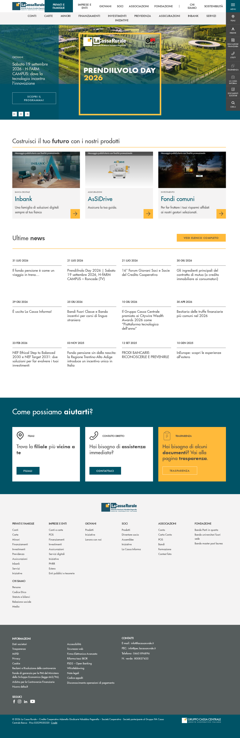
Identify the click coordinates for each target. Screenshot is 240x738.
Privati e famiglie (23, 523)
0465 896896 (141, 653)
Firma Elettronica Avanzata (92, 653)
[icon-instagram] (19, 701)
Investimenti (18, 549)
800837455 (141, 658)
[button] (233, 6)
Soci (125, 523)
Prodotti (89, 530)
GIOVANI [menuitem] (105, 6)
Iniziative (17, 573)
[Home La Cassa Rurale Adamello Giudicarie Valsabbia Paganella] (28, 6)
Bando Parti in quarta (206, 530)
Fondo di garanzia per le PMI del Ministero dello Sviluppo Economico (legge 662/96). (37, 675)
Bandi (161, 544)
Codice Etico (19, 592)
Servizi (16, 568)
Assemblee (128, 539)
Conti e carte (56, 530)
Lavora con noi (93, 539)
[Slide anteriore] (14, 114)
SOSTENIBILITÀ (213, 6)
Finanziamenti (20, 544)
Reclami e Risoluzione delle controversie (37, 668)
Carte (15, 534)
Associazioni (167, 523)
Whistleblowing (89, 668)
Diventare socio (130, 534)
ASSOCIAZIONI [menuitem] (139, 6)
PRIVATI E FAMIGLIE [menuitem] (59, 6)
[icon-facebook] (14, 701)
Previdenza (18, 554)
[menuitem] (32, 15)
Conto (161, 530)
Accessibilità (87, 644)
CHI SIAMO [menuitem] (192, 6)
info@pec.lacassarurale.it (142, 648)
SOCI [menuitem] (120, 6)
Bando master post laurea (209, 543)
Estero (52, 568)
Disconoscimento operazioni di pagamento (92, 682)
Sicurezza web (88, 648)
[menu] (135, 6)
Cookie (16, 663)
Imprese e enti (58, 523)
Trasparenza (19, 648)
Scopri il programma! (40, 98)
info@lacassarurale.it (142, 643)
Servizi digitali (57, 554)
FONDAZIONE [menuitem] (163, 6)
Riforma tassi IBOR (90, 658)
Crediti (54, 722)
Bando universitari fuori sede (207, 536)
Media (15, 606)
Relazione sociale (21, 601)
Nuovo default (33, 686)
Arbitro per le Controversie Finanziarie (37, 682)
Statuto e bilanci (21, 596)
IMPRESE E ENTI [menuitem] (84, 6)
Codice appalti (75, 677)
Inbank (16, 563)
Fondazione (203, 523)
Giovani (90, 523)
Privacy (16, 658)
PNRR (52, 563)
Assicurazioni (19, 559)
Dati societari (19, 644)
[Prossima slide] (27, 114)
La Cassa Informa (131, 549)
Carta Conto (165, 534)
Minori (16, 539)
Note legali (86, 673)
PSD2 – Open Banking (92, 663)
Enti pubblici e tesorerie (61, 573)
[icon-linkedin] (25, 701)
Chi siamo (18, 581)
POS (51, 534)
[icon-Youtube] (32, 701)
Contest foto (164, 554)
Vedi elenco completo (201, 237)
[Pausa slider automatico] (21, 114)
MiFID (28, 653)
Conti (15, 530)
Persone (16, 587)
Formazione (164, 549)
